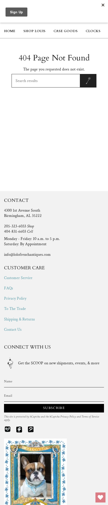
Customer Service (18, 278)
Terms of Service (90, 416)
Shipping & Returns (19, 319)
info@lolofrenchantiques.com (27, 254)
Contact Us (13, 329)
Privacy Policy (15, 298)
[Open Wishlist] (100, 497)
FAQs (8, 288)
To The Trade (15, 308)
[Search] (88, 81)
